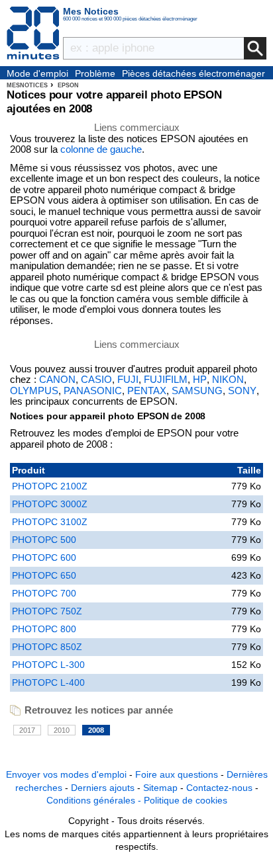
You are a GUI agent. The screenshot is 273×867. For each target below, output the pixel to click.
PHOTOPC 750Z (47, 611)
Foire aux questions (176, 774)
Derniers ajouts (103, 787)
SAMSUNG (197, 391)
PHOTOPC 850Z (47, 646)
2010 (62, 730)
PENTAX (146, 391)
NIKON (228, 379)
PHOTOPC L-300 (48, 664)
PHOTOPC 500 (44, 539)
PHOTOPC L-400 (48, 682)
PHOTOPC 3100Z (49, 521)
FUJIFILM (166, 379)
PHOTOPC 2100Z (49, 486)
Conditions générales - (95, 800)
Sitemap (160, 787)
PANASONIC (93, 391)
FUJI (127, 379)
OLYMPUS (34, 391)
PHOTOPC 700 (44, 593)
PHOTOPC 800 (44, 629)
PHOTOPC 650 (44, 575)
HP (200, 379)
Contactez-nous (219, 787)
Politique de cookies (185, 800)
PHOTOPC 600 (44, 557)
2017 (27, 730)
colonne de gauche (101, 149)
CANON (57, 379)
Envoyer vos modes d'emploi (66, 774)
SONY (242, 391)
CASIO (96, 379)
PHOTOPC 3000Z (49, 504)
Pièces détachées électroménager (193, 73)
